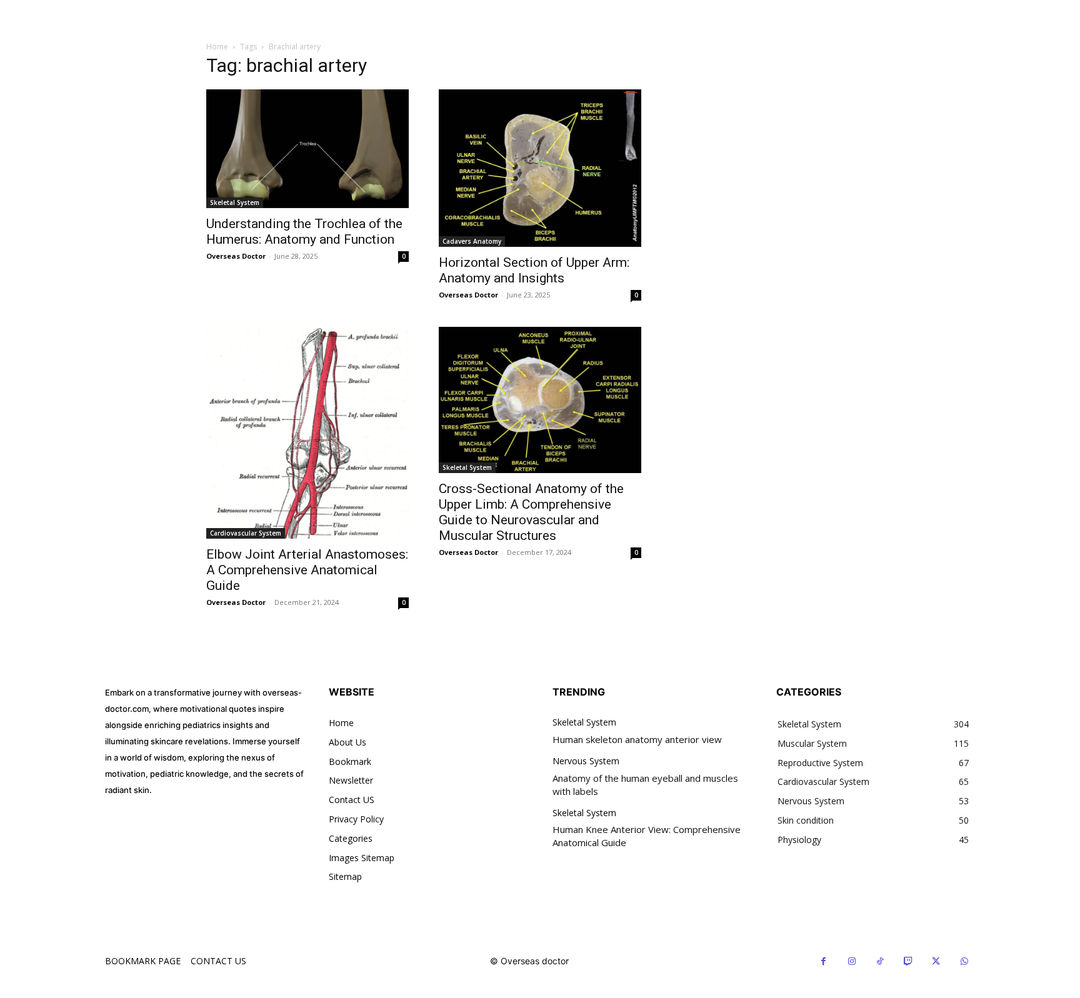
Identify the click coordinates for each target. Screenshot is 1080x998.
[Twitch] (908, 961)
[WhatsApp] (964, 961)
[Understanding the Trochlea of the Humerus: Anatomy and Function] (307, 148)
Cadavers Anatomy (471, 241)
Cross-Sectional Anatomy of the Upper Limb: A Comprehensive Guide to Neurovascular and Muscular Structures (531, 512)
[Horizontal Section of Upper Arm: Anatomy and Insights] (540, 168)
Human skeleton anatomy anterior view (637, 739)
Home (217, 46)
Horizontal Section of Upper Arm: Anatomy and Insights (534, 270)
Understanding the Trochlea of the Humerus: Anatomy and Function (304, 231)
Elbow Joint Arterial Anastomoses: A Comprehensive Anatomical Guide (307, 570)
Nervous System (585, 761)
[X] (936, 961)
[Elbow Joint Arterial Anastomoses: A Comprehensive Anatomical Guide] (307, 433)
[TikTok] (880, 961)
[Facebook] (823, 961)
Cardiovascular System (245, 533)
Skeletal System (234, 202)
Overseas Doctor (236, 256)
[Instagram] (851, 961)
